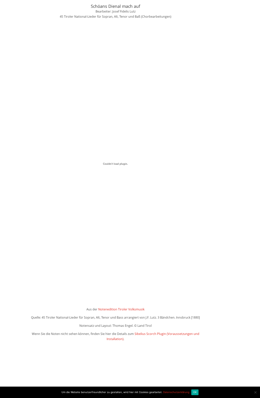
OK (195, 392)
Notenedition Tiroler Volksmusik (121, 309)
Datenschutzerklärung (176, 392)
